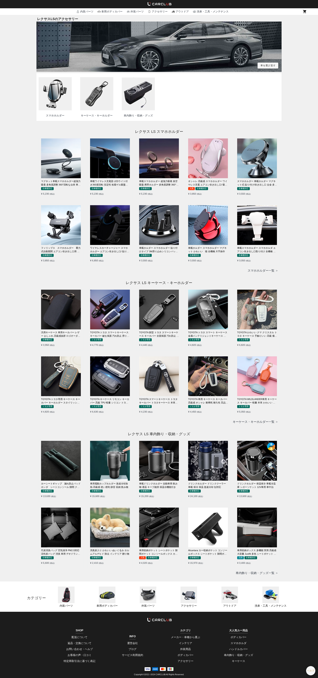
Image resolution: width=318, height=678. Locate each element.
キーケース (238, 661)
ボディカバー (185, 655)
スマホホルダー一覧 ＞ (263, 270)
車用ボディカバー (107, 605)
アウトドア (229, 605)
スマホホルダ (238, 643)
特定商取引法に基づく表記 (79, 661)
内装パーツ (66, 605)
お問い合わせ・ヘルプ (79, 649)
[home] (159, 4)
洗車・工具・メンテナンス (271, 605)
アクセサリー (189, 605)
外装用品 (185, 649)
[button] (84, 11)
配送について (79, 637)
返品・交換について (79, 643)
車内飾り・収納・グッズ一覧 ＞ (257, 573)
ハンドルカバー (238, 649)
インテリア (185, 643)
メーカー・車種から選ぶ (185, 637)
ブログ (132, 649)
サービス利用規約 (132, 655)
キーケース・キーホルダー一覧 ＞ (255, 421)
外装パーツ (148, 605)
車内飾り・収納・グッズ (238, 655)
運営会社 (132, 643)
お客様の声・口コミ (79, 655)
